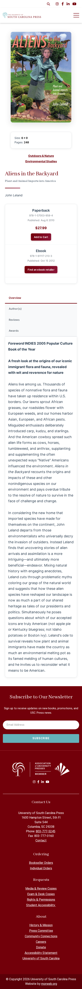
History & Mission (41, 925)
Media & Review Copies (41, 888)
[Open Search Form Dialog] (48, 4)
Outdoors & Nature (41, 156)
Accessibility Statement (41, 953)
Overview (15, 297)
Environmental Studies (41, 161)
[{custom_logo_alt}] (22, 15)
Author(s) (15, 308)
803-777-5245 (45, 831)
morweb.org (49, 984)
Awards (14, 330)
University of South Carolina (41, 958)
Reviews (14, 319)
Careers (41, 942)
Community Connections (41, 936)
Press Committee (41, 931)
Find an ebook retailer (41, 269)
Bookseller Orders (41, 863)
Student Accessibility (41, 905)
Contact (41, 840)
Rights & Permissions (41, 899)
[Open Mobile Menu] (76, 15)
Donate (41, 947)
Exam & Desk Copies (41, 894)
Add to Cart (41, 237)
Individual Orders (41, 868)
